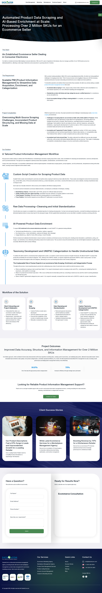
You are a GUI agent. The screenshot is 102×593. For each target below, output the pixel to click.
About (66, 561)
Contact (67, 566)
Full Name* (13, 493)
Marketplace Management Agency (46, 564)
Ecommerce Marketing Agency (45, 561)
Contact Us (95, 2)
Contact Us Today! (51, 396)
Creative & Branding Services (44, 573)
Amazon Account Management (45, 571)
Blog (66, 571)
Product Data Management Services (46, 566)
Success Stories (69, 564)
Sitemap (67, 568)
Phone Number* (14, 509)
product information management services (55, 84)
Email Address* (14, 501)
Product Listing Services (43, 568)
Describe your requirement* (18, 517)
